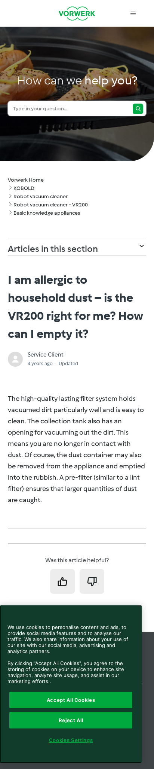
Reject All (71, 720)
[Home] (77, 13)
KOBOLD (23, 188)
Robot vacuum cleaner (40, 196)
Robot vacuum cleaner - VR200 (50, 205)
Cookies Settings (71, 740)
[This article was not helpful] (92, 581)
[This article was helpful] (62, 581)
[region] (71, 684)
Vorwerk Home (26, 180)
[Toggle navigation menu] (133, 14)
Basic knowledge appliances (46, 213)
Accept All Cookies (71, 700)
